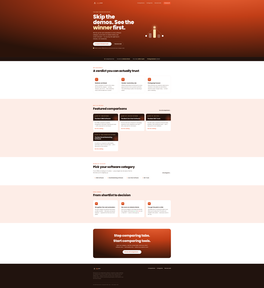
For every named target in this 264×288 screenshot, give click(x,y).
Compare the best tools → (102, 44)
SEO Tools (146, 178)
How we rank (158, 3)
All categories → (166, 173)
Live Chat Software (133, 178)
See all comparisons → (165, 110)
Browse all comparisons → (132, 252)
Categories (149, 3)
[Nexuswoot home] (99, 3)
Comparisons (140, 3)
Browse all (167, 3)
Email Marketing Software (116, 178)
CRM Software (100, 178)
